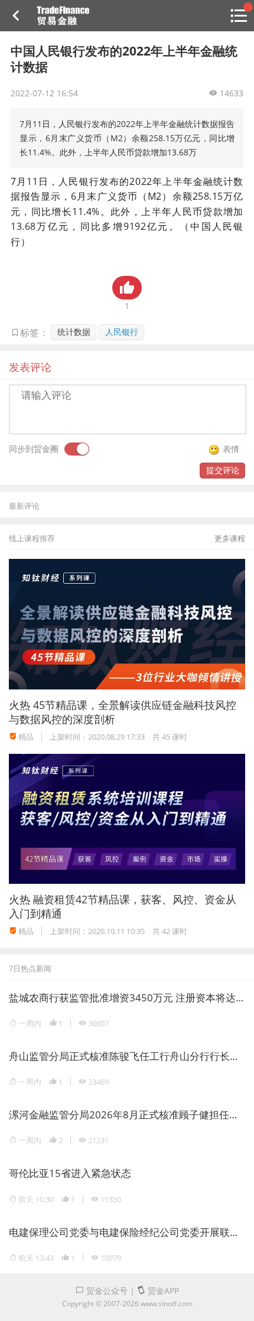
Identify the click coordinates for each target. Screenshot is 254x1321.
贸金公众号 (106, 1290)
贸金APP (162, 1290)
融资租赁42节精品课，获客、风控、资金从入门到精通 (122, 906)
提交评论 (222, 470)
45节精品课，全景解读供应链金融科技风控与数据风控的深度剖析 (122, 711)
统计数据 (73, 331)
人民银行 (121, 331)
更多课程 (229, 538)
